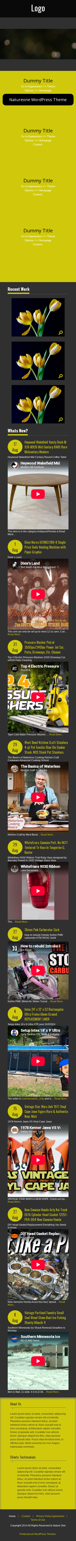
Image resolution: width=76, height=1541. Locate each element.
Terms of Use (38, 1519)
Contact (26, 1516)
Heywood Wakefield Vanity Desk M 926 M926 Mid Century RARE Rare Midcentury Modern (46, 447)
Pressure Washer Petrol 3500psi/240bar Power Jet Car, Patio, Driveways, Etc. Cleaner (44, 647)
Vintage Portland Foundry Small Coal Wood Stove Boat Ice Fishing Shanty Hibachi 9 (45, 1317)
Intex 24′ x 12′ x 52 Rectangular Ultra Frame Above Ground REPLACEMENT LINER (44, 1014)
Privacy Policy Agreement (50, 1516)
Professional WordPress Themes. (38, 1534)
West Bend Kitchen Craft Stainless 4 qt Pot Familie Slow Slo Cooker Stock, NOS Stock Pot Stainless (46, 747)
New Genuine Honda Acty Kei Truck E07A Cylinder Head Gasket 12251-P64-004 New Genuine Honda (46, 1214)
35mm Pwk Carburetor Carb (42, 929)
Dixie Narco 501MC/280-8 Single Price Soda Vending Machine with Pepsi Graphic (45, 547)
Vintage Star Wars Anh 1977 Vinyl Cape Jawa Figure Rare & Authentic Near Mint (46, 1111)
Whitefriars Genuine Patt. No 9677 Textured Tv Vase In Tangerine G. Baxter (46, 847)
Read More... (15, 634)
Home (12, 1516)
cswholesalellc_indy (33, 1098)
